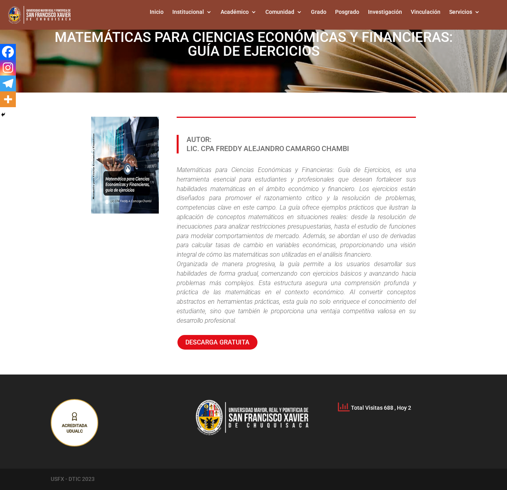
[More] (8, 99)
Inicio (157, 12)
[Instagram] (8, 68)
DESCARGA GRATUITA (217, 342)
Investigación (385, 12)
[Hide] (3, 115)
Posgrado (347, 12)
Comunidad (279, 12)
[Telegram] (8, 83)
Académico (235, 12)
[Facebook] (8, 52)
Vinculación (425, 12)
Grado (318, 12)
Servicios (460, 12)
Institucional (188, 12)
